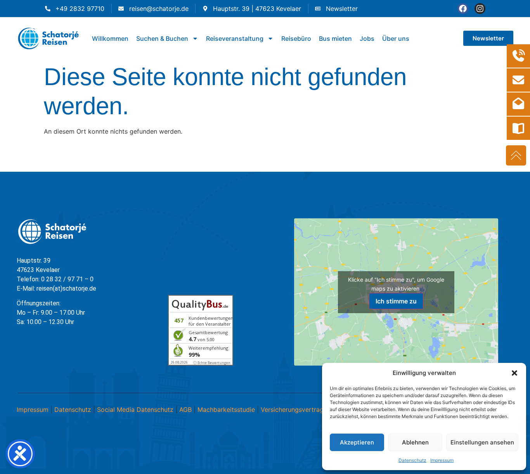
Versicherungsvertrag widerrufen (309, 409)
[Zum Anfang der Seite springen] (516, 155)
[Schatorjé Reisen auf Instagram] (480, 8)
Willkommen (110, 38)
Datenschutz (412, 460)
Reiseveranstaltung (234, 38)
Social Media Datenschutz (135, 409)
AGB (185, 409)
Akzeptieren (357, 442)
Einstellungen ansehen (482, 442)
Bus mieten (335, 38)
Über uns (395, 38)
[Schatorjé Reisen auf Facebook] (462, 8)
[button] (514, 373)
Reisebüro (296, 38)
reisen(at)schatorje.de (66, 288)
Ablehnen (415, 442)
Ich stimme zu (396, 301)
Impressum (442, 460)
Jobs (367, 38)
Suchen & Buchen (162, 38)
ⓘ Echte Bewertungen (211, 362)
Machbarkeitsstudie (226, 409)
